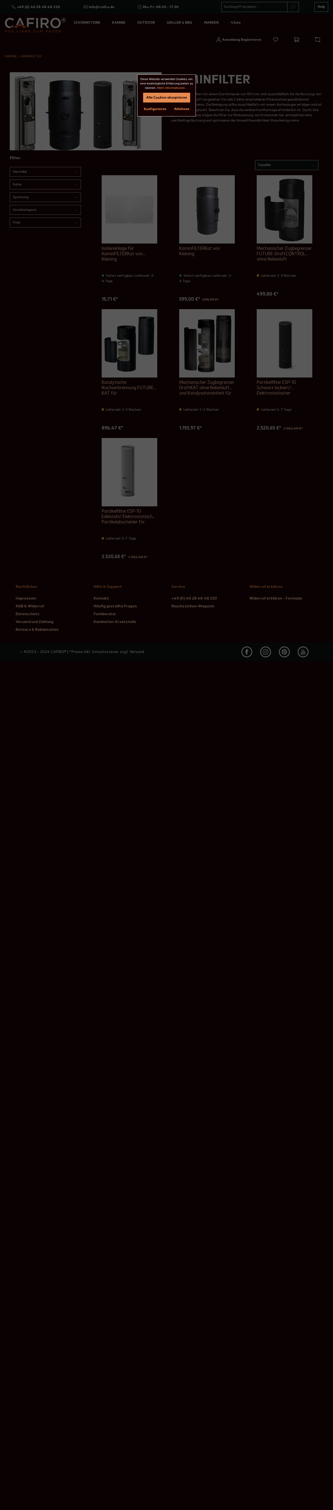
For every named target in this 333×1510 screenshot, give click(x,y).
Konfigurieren (155, 109)
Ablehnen (181, 109)
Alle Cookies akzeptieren (166, 97)
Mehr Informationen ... (172, 88)
